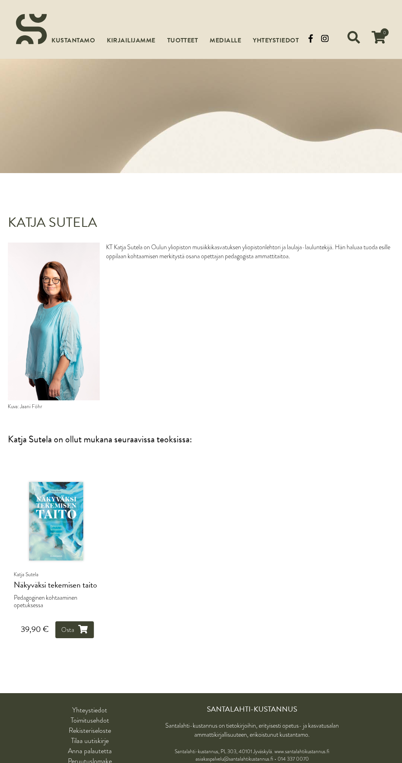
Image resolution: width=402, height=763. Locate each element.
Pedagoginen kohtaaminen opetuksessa (45, 601)
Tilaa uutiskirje (90, 741)
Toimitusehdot (90, 720)
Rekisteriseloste (90, 730)
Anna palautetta (90, 751)
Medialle (225, 40)
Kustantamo (73, 40)
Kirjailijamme (131, 40)
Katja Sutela (26, 574)
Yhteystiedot (276, 40)
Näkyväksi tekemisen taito (55, 585)
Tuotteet (182, 40)
